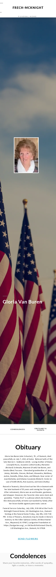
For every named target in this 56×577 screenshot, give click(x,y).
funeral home (27, 16)
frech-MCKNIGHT (28, 7)
